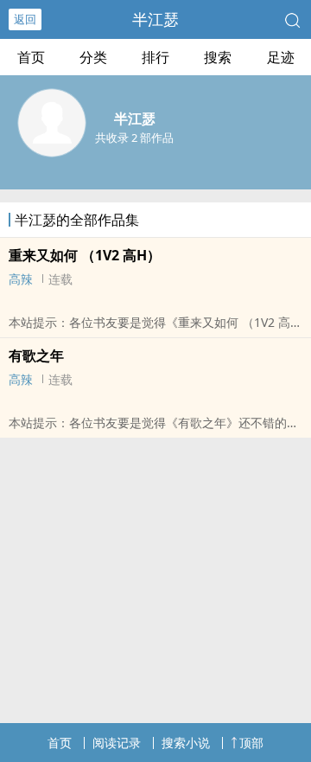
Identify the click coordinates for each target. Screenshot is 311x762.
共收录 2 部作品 (134, 137)
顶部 (251, 742)
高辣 (21, 279)
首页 (31, 57)
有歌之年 (36, 355)
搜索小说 (186, 742)
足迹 (281, 57)
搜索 (218, 57)
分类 (93, 57)
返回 (25, 19)
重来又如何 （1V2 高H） (85, 255)
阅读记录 (116, 742)
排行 (155, 57)
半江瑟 (155, 19)
